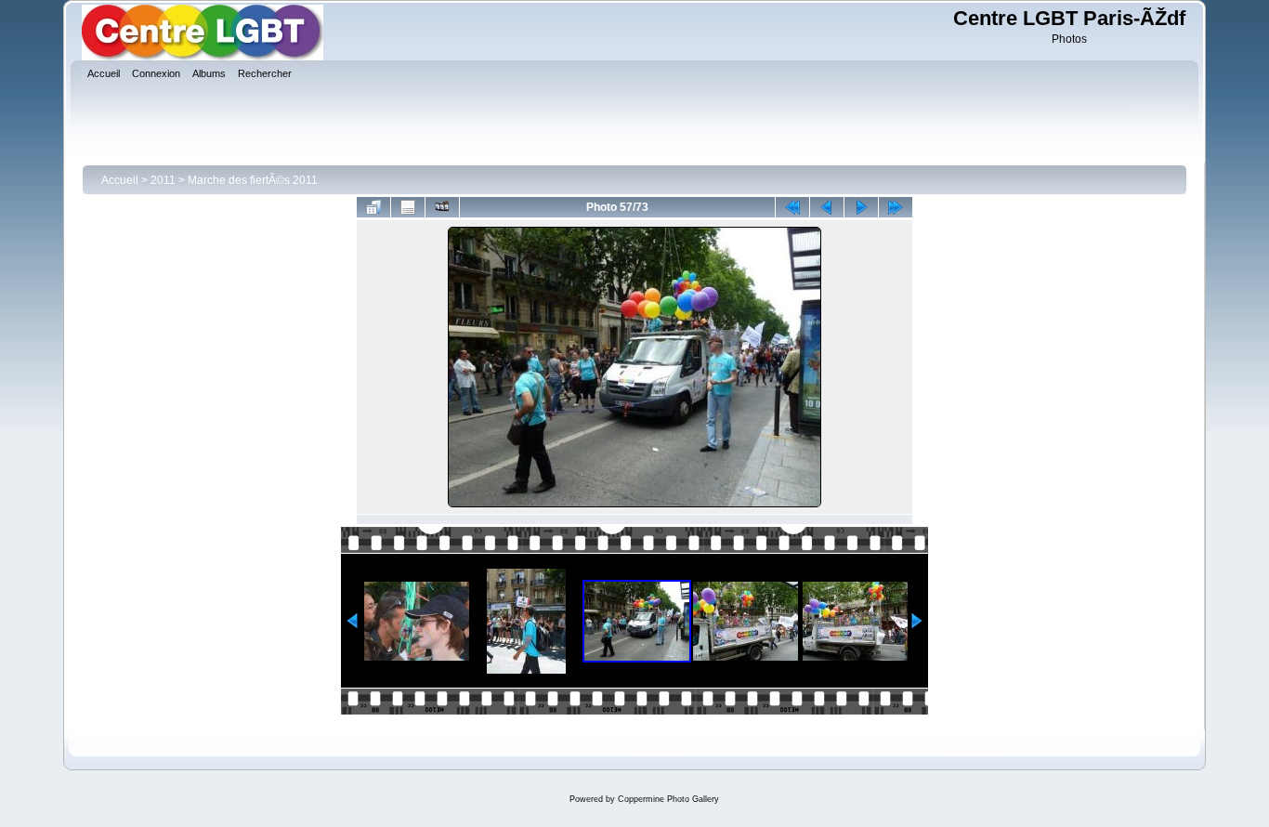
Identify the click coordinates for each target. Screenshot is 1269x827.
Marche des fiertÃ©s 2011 (253, 180)
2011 (163, 180)
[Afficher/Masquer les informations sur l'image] (408, 207)
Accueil (119, 180)
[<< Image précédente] (827, 207)
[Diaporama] (442, 207)
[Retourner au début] (792, 207)
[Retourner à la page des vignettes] (373, 207)
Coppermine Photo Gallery (668, 799)
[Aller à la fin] (895, 207)
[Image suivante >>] (861, 207)
